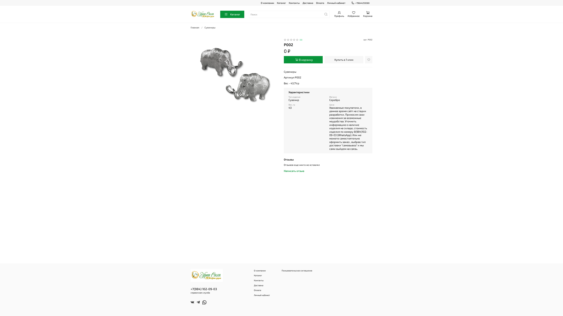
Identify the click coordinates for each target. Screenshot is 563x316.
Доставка (308, 2)
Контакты (294, 2)
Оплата (320, 2)
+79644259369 (362, 3)
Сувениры (210, 27)
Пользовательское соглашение (297, 270)
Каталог (281, 2)
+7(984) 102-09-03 (204, 289)
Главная (195, 27)
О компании (267, 2)
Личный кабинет (336, 2)
